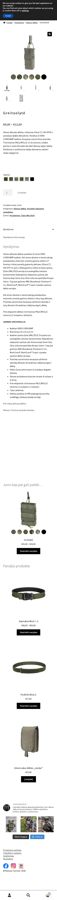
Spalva (6, 174)
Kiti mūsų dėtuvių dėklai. (14, 403)
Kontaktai (8, 858)
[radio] (6, 179)
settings (25, 10)
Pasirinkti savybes (28, 551)
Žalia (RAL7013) (28, 215)
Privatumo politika (12, 850)
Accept (8, 16)
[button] (49, 34)
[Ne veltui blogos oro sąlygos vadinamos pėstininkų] (46, 824)
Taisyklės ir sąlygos (12, 853)
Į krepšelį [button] (28, 779)
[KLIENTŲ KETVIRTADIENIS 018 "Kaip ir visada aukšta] (11, 824)
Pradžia (9, 22)
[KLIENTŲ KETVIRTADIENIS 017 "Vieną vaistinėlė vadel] (28, 824)
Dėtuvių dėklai (31, 22)
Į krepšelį (22, 192)
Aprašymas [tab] (8, 229)
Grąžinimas (8, 856)
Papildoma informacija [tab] (14, 237)
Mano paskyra (9, 895)
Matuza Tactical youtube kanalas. (19, 410)
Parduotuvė (19, 22)
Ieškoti (28, 895)
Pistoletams (15, 215)
